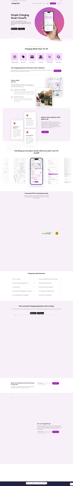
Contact (59, 3)
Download (53, 3)
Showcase (33, 483)
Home (33, 3)
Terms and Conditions (39, 484)
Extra (44, 3)
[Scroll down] (11, 33)
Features (36, 3)
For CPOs (40, 3)
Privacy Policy (43, 433)
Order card (44, 483)
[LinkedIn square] (61, 1)
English (48, 3)
